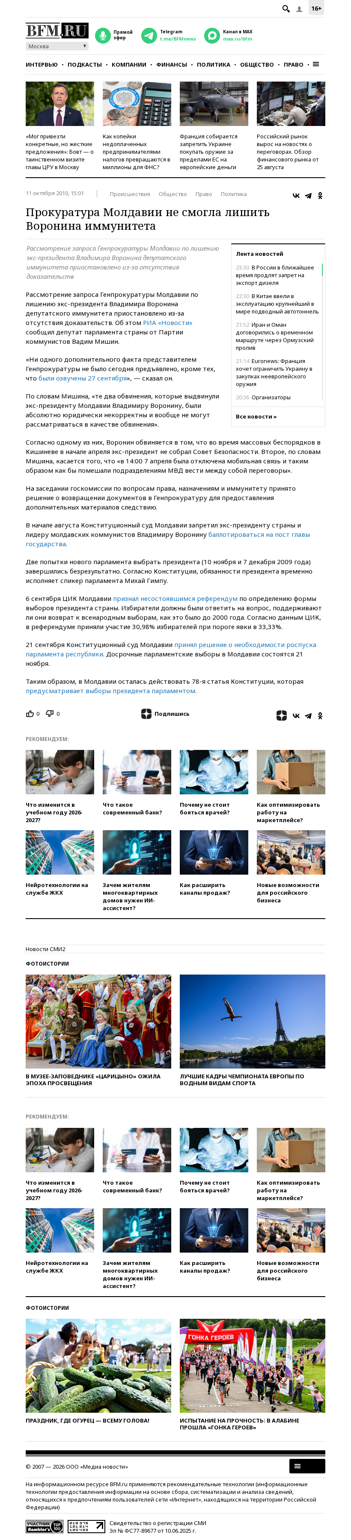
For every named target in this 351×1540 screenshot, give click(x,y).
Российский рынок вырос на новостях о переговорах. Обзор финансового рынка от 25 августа (287, 151)
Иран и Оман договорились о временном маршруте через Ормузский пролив (275, 336)
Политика (213, 64)
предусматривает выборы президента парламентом (110, 690)
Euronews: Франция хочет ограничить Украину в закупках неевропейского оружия (274, 372)
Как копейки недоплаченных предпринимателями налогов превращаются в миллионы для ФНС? (136, 151)
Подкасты (85, 64)
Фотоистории (47, 963)
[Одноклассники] (320, 195)
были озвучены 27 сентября (83, 378)
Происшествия (130, 193)
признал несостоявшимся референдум (175, 598)
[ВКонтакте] (296, 195)
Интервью (42, 64)
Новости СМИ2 (45, 949)
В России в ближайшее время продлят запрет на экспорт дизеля (275, 275)
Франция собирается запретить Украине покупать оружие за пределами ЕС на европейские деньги (209, 151)
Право (293, 64)
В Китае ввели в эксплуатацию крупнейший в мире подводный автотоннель (277, 303)
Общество (257, 64)
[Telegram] (308, 195)
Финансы (171, 64)
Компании (129, 64)
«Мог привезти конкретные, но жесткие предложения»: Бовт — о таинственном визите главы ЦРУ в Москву (60, 151)
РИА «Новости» (168, 322)
